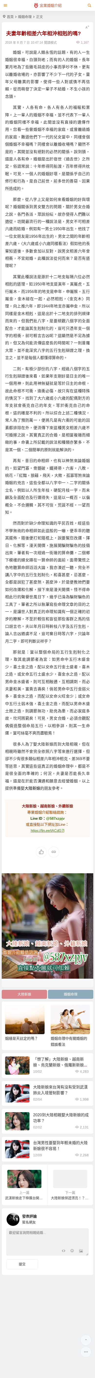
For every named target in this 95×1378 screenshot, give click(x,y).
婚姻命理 (25, 17)
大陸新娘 (32, 788)
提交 (22, 1264)
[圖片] (81, 1251)
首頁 (10, 17)
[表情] (72, 1251)
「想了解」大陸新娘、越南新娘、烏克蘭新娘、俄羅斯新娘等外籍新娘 (60, 1065)
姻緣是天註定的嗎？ (21, 1038)
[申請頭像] (83, 1218)
